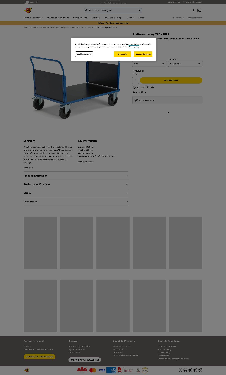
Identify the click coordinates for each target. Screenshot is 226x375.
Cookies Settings (84, 54)
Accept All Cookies (143, 54)
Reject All (122, 54)
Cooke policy (134, 47)
